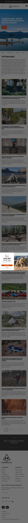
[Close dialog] (27, 253)
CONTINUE (7, 265)
